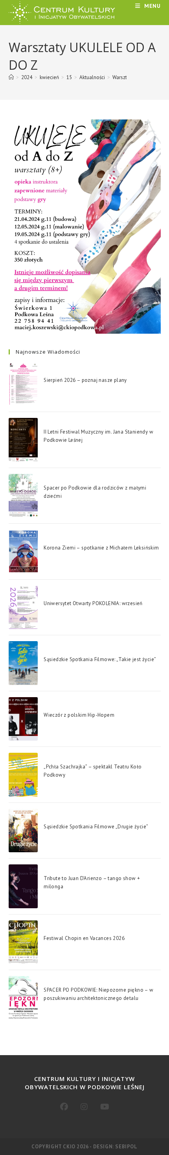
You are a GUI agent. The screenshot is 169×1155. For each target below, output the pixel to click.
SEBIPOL (126, 1146)
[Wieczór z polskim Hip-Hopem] (23, 719)
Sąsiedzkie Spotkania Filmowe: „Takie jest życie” (100, 659)
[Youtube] (104, 1107)
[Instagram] (84, 1107)
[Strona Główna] (11, 77)
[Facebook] (64, 1107)
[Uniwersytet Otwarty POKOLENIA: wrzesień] (23, 607)
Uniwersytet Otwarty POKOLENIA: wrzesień (93, 603)
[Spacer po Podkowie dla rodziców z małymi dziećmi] (23, 495)
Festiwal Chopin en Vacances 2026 (84, 938)
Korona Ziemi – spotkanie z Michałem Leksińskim (101, 547)
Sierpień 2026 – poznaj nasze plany (85, 380)
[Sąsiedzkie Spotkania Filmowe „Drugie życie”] (23, 830)
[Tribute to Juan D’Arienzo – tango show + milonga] (23, 886)
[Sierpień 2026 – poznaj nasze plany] (23, 384)
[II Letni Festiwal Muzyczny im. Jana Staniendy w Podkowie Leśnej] (23, 439)
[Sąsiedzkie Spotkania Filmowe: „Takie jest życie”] (23, 663)
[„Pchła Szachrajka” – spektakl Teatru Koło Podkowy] (23, 774)
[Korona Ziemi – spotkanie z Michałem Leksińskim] (23, 551)
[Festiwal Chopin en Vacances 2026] (23, 942)
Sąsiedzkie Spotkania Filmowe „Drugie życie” (96, 826)
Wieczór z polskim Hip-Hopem (79, 715)
